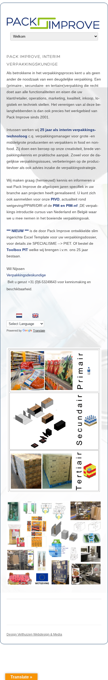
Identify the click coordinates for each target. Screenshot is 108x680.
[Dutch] (19, 315)
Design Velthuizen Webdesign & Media (34, 634)
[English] (35, 315)
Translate (39, 330)
